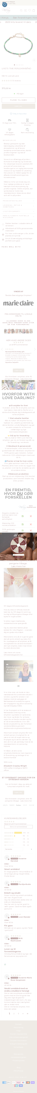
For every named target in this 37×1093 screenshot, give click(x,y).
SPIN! (18, 557)
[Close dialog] (1, 533)
